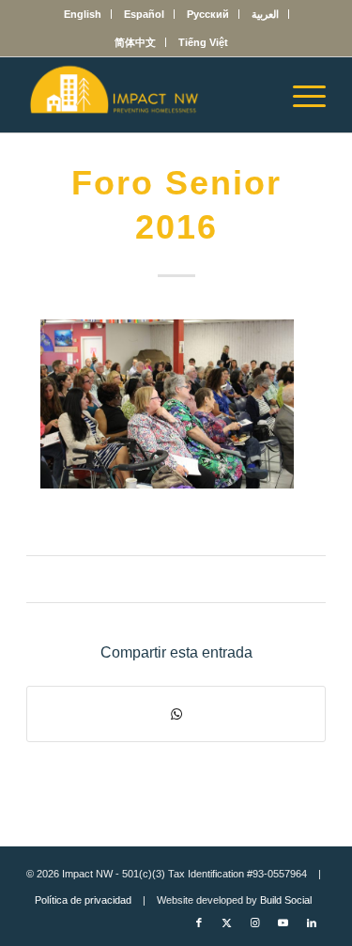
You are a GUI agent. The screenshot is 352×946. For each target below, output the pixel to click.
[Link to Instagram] (255, 922)
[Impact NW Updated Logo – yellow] (146, 94)
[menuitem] (83, 14)
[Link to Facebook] (199, 922)
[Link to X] (227, 922)
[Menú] (300, 94)
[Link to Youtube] (283, 922)
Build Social (286, 900)
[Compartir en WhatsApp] (176, 714)
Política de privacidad (83, 900)
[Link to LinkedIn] (312, 922)
